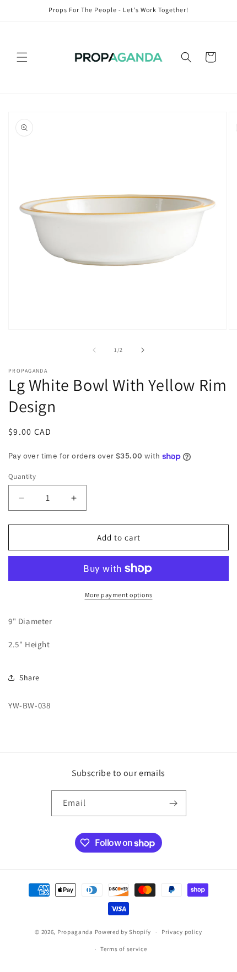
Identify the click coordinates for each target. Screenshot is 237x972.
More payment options (119, 595)
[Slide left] (94, 350)
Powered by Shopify (123, 932)
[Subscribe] (173, 803)
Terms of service (123, 949)
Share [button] (29, 677)
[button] (22, 57)
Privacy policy (181, 932)
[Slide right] (143, 350)
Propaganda (75, 932)
